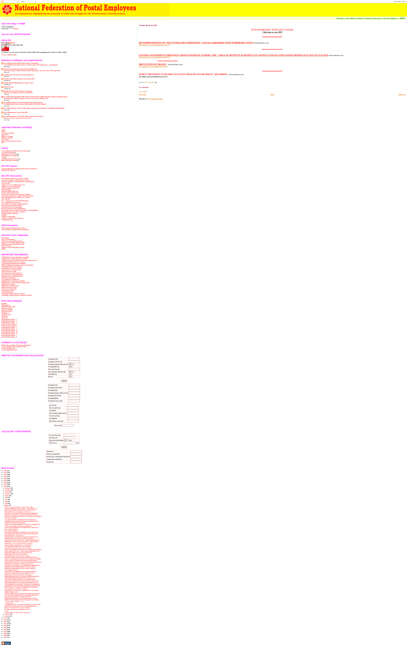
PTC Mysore (5, 139)
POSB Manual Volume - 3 (9, 322)
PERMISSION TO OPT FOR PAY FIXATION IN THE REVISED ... (22, 541)
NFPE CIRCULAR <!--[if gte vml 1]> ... (15, 535)
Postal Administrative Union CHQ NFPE (16, 112)
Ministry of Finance (7, 136)
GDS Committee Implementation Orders (13, 228)
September (8, 494)
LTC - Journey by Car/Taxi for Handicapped (14, 200)
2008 (5, 635)
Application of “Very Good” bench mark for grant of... (19, 543)
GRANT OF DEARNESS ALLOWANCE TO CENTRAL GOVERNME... (23, 559)
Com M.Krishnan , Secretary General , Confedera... (18, 556)
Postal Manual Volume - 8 (9, 337)
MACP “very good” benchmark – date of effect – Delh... (19, 507)
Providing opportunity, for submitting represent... (17, 609)
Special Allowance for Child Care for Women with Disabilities (19, 210)
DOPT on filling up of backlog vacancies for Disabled (17, 265)
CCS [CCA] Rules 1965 (8, 348)
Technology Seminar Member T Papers (13, 293)
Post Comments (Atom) (155, 99)
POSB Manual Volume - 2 (9, 321)
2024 (5, 474)
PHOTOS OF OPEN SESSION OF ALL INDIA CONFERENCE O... (22, 557)
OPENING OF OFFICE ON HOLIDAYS (15, 523)
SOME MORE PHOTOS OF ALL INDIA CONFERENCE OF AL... (21, 582)
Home (272, 94)
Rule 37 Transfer (6, 246)
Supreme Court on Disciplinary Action (12, 247)
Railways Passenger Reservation (11, 141)
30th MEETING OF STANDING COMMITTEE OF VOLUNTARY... (22, 590)
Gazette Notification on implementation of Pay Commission (19, 168)
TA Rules (4, 215)
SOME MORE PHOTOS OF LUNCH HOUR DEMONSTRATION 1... (22, 576)
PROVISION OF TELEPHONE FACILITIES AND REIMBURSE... (21, 513)
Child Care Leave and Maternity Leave (13, 185)
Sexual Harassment (7, 292)
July (6, 497)
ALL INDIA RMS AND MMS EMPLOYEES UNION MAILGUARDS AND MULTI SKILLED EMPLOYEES (35, 97)
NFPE (13, 43)
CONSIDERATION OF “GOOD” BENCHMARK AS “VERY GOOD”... (23, 604)
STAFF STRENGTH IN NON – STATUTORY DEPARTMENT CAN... (22, 551)
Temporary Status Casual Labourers (12, 218)
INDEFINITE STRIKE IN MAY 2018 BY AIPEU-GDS (18, 552)
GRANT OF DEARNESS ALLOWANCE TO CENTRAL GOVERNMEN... (23, 516)
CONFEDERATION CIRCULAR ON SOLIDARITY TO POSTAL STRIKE (25, 104)
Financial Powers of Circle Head (11, 270)
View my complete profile (9, 55)
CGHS (3, 130)
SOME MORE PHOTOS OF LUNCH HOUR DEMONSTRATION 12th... (23, 562)
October (7, 492)
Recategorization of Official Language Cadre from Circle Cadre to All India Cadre (26, 98)
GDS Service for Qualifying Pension (12, 241)
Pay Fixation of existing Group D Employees (14, 204)
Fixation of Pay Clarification (10, 193)
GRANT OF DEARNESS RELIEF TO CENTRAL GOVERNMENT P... (22, 524)
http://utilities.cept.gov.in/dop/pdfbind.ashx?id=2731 (154, 57)
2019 (5, 484)
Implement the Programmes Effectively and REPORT (18, 92)
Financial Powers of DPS (8, 271)
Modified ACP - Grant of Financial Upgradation (15, 282)
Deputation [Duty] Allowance (10, 191)
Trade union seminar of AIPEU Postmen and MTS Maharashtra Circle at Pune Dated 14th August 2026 (32, 70)
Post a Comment (143, 91)
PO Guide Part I (6, 314)
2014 (5, 624)
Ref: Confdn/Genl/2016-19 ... (15, 529)
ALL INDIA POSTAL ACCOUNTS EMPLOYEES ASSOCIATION (23, 102)
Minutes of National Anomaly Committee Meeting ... (18, 607)
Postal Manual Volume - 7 (9, 335)
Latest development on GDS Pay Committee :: (16, 588)
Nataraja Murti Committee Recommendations (15, 229)
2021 (5, 480)
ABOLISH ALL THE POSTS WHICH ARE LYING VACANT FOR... (22, 581)
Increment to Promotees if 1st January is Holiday (16, 194)
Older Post (402, 94)
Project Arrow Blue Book (9, 289)
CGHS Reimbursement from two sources (13, 262)
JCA (2, 157)
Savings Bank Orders (7, 290)
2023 (5, 476)
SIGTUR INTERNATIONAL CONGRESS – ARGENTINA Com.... (21, 508)
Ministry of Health (7, 138)
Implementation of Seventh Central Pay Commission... (18, 574)
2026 (5, 470)
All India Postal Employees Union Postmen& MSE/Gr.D (20, 69)
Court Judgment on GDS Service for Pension (14, 151)
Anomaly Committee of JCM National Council (15, 180)
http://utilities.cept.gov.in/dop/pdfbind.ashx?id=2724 (154, 45)
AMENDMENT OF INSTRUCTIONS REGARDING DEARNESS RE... (22, 585)
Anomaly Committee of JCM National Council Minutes (17, 181)
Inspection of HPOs (7, 310)
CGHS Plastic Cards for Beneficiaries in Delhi (15, 257)
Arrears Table (5, 183)
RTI (2, 142)
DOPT (3, 131)
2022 (5, 478)
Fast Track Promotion (8, 239)
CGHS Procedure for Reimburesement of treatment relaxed (19, 260)
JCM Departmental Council (9, 159)
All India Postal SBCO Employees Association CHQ (19, 79)
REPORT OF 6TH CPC (8, 170)
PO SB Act (4, 316)
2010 (5, 631)
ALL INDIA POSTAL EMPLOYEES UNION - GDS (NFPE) (21, 63)
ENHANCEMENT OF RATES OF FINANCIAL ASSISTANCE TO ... (22, 537)
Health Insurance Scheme (9, 155)
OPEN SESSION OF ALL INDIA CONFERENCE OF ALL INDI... (21, 587)
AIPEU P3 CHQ (8, 87)
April (6, 503)
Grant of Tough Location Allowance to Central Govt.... (19, 545)
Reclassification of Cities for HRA (11, 205)
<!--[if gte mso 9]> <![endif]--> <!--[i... (14, 601)
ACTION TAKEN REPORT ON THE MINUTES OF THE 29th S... (22, 527)
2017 (5, 618)
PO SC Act (4, 318)
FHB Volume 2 (5, 305)
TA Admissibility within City (9, 213)
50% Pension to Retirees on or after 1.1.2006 (14, 178)
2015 (5, 622)
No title (6, 611)
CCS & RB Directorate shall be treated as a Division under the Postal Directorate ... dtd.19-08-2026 (30, 65)
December (8, 488)
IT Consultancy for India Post (10, 279)
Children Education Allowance (10, 188)
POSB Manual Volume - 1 (9, 319)
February (7, 614)
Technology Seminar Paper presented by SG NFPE (16, 295)
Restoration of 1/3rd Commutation (11, 207)
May (6, 501)
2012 (5, 627)
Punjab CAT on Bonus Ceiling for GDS (12, 242)
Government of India (7, 133)
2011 (5, 629)
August (7, 495)
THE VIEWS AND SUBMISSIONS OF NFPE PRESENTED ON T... (22, 595)
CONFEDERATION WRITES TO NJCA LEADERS (18, 546)
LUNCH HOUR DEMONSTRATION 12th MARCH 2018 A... (20, 579)
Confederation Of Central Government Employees (19, 75)
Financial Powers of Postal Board (11, 273)
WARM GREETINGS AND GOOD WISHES (16, 554)
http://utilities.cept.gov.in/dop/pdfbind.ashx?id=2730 (153, 66)
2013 (5, 625)
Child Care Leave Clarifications (11, 186)
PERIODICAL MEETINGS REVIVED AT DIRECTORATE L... (20, 568)
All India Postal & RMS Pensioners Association (18, 91)
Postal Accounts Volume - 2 (9, 326)
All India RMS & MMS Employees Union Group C (19, 83)
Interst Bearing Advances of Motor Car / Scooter (15, 197)
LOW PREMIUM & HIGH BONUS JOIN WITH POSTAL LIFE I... (22, 534)
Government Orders (7, 152)
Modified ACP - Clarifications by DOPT (13, 281)
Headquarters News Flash (9, 154)
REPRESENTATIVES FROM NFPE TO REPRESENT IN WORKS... (22, 600)
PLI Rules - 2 (5, 313)
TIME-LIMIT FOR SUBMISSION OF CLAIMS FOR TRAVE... (21, 571)
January (7, 616)
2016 (5, 620)
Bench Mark (5, 238)
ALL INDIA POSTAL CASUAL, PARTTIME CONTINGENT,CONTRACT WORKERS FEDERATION (34, 108)
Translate (16, 28)
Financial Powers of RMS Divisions (11, 276)
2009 (5, 633)
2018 (5, 486)
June (6, 499)
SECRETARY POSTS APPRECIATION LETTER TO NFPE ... (20, 566)
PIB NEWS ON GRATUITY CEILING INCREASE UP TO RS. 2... (21, 515)
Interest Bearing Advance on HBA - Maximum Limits (17, 196)
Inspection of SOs (6, 311)
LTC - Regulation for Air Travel (11, 202)
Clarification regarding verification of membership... (18, 526)
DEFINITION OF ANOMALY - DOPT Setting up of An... (19, 563)
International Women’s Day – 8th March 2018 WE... (18, 596)
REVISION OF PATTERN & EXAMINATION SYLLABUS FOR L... (22, 532)
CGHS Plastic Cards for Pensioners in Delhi (14, 259)
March (7, 505)
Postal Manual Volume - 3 (9, 329)
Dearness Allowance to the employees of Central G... (18, 511)
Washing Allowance (7, 220)
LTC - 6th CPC (5, 199)
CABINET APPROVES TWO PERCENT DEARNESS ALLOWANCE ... (23, 593)
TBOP (3, 249)
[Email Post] (155, 82)
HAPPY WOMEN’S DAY (11, 592)
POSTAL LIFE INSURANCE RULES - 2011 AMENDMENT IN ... (21, 606)
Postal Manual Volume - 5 (9, 334)
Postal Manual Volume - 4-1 (9, 330)
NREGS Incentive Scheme (9, 160)
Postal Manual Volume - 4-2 (9, 332)
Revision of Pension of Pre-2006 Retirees (13, 208)
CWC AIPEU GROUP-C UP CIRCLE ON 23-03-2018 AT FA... (21, 519)
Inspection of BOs (6, 308)
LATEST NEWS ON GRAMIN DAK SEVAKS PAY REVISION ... (21, 560)
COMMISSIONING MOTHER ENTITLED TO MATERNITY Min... (22, 521)
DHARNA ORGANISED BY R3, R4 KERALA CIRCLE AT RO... (21, 598)
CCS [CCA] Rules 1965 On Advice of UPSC (14, 347)
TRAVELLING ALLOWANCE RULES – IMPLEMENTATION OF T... (22, 540)
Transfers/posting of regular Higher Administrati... (17, 612)
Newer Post (142, 94)
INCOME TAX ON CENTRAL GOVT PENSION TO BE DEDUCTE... (22, 565)
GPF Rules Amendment (8, 278)
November (8, 490)
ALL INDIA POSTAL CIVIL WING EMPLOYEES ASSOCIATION (23, 116)
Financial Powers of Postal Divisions (12, 274)
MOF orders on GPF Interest (10, 286)
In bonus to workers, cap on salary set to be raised (17, 118)
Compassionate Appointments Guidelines (13, 263)
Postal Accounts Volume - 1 (9, 324)
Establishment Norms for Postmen (11, 266)
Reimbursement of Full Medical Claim (12, 244)
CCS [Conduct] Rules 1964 (9, 350)
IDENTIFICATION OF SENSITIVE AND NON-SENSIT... (19, 538)
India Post (4, 134)
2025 (5, 472)
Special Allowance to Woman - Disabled (13, 212)
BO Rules (4, 303)
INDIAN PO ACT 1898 (8, 307)
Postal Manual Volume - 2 (9, 327)
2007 (5, 637)
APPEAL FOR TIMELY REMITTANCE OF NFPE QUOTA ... (20, 510)
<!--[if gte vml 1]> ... (10, 603)
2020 (5, 482)
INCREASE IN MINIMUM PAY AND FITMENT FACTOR (19, 573)
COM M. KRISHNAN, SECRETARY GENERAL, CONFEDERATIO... (22, 584)
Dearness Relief (6, 189)
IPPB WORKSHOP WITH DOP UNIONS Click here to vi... (20, 577)
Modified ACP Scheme (8, 284)
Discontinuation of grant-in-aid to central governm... (18, 548)
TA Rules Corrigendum (8, 216)
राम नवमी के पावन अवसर (11, 518)
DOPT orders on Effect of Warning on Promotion (16, 345)
